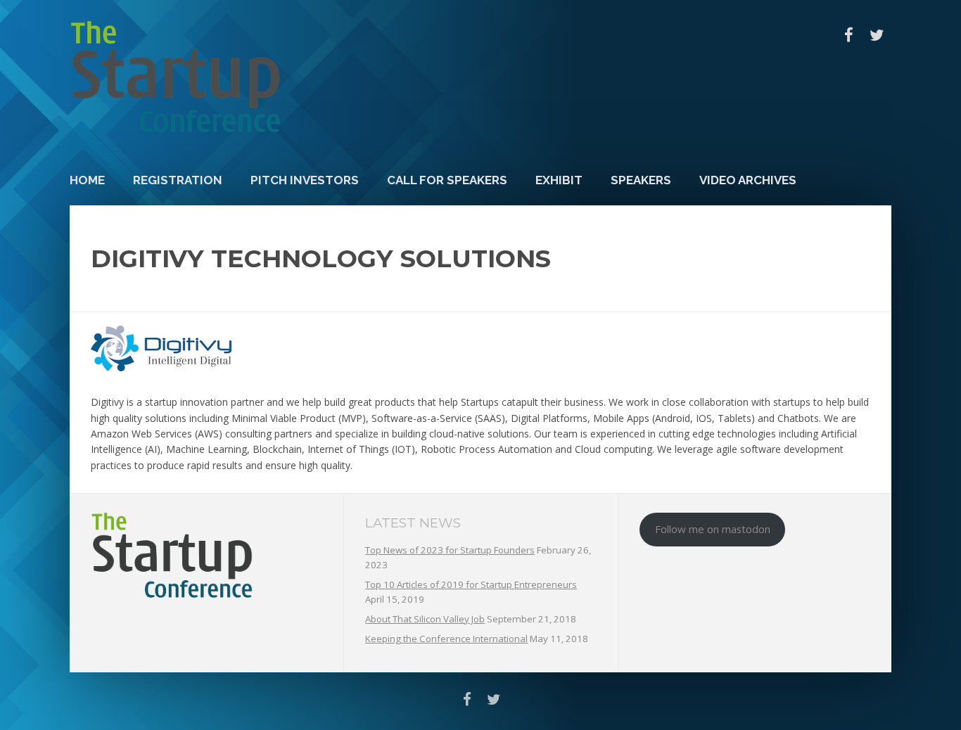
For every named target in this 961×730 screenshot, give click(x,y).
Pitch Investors (304, 180)
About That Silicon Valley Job (425, 619)
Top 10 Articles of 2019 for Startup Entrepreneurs (471, 584)
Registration (177, 180)
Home (87, 180)
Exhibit (559, 180)
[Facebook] (848, 35)
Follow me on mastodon (712, 529)
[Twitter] (877, 35)
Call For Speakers (447, 180)
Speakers (641, 180)
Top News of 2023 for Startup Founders (450, 550)
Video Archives (747, 180)
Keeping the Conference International (446, 638)
